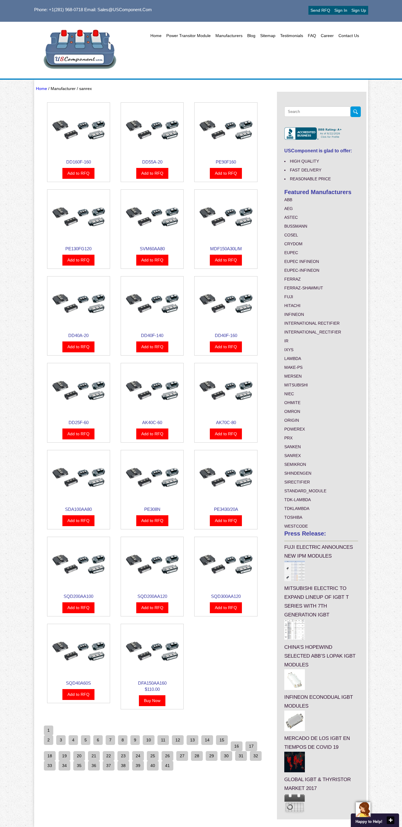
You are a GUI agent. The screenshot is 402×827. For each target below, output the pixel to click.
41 (167, 765)
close (390, 820)
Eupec (291, 252)
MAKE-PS (293, 367)
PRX (288, 438)
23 (123, 755)
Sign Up (358, 10)
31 (241, 755)
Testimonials (291, 35)
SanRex (292, 455)
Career (327, 35)
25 (152, 755)
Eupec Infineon (301, 261)
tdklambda (296, 508)
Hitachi (292, 305)
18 (49, 755)
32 (255, 755)
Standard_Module (305, 490)
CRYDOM (293, 243)
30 (226, 755)
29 (211, 755)
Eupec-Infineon (301, 270)
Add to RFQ (78, 173)
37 (108, 765)
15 (222, 740)
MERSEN (293, 376)
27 (182, 755)
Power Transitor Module (188, 35)
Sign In (340, 10)
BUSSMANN (295, 226)
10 (148, 740)
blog (251, 35)
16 (236, 746)
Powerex (294, 429)
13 (192, 740)
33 (49, 765)
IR (286, 341)
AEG (288, 208)
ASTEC (291, 217)
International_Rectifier (312, 332)
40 (152, 765)
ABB (288, 199)
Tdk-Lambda (297, 499)
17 (251, 746)
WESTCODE (296, 526)
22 (108, 755)
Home (156, 35)
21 (94, 755)
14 (207, 740)
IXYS (288, 349)
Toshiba (293, 517)
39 (138, 765)
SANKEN (292, 446)
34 (64, 765)
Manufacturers (228, 35)
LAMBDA (292, 358)
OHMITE (292, 402)
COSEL (291, 235)
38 (123, 765)
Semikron (295, 464)
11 (163, 740)
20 (79, 755)
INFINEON (294, 314)
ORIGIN (291, 420)
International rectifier (312, 323)
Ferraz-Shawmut (303, 288)
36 (94, 765)
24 (138, 755)
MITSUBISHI (296, 385)
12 (177, 740)
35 (79, 765)
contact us (348, 35)
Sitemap (267, 35)
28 (197, 755)
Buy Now (152, 700)
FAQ (312, 35)
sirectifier (297, 482)
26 (167, 755)
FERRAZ (292, 279)
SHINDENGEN (297, 473)
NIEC (289, 393)
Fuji (288, 296)
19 (64, 755)
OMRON (292, 411)
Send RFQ (320, 10)
